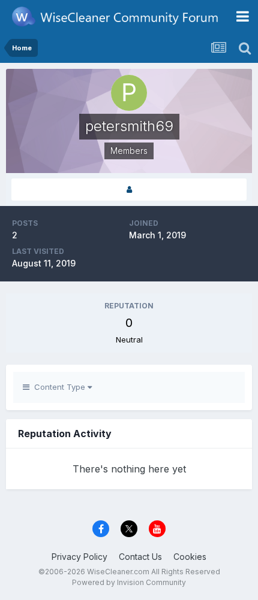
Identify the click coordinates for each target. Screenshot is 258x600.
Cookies (189, 556)
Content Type (58, 387)
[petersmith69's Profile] (129, 189)
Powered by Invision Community (129, 582)
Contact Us (140, 556)
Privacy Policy (79, 556)
